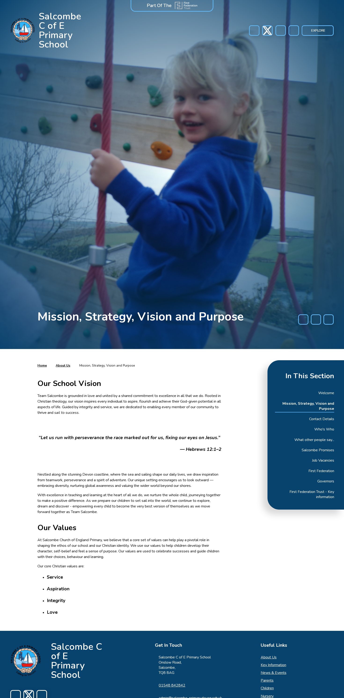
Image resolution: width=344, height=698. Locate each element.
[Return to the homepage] (25, 660)
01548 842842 (172, 685)
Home (42, 365)
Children (267, 688)
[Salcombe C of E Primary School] (22, 30)
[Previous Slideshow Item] (303, 319)
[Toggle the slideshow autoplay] (316, 319)
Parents (267, 680)
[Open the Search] (294, 30)
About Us (63, 365)
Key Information (273, 665)
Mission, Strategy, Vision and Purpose (107, 365)
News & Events (273, 672)
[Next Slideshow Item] (328, 319)
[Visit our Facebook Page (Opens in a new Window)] (254, 30)
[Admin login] (280, 30)
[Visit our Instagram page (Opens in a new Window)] (267, 30)
